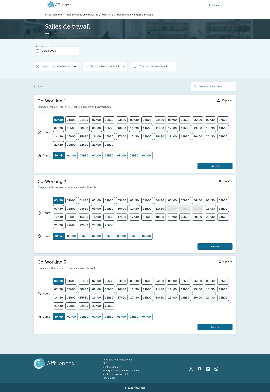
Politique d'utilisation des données (121, 370)
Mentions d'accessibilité (115, 374)
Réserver (215, 165)
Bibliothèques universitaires (82, 14)
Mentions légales (111, 367)
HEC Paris (107, 14)
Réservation (124, 14)
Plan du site (108, 377)
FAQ (104, 363)
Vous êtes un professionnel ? (126, 359)
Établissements (53, 14)
